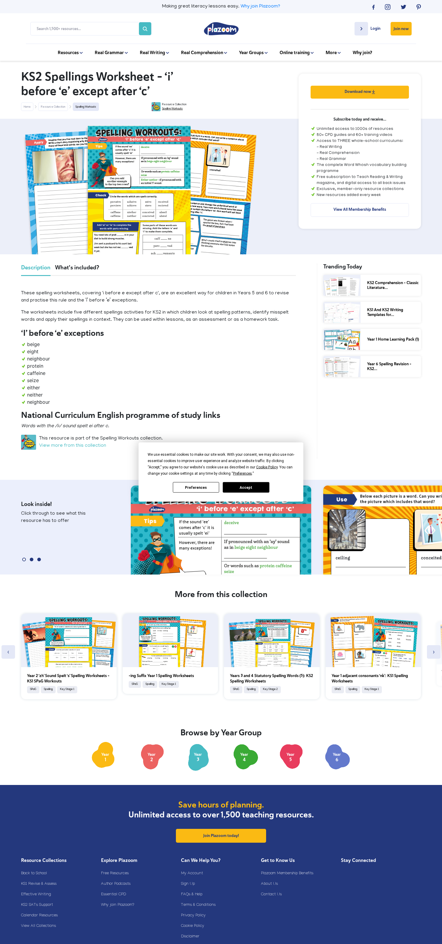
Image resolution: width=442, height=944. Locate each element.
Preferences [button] (242, 473)
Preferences (196, 487)
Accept (246, 487)
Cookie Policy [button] (267, 467)
